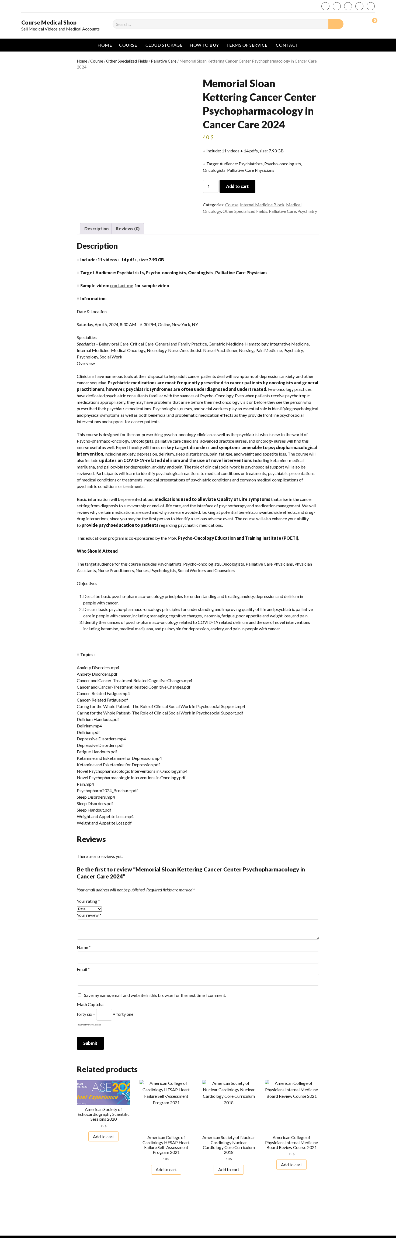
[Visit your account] (359, 23)
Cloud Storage (163, 44)
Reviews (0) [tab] (128, 228)
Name (84, 947)
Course (128, 44)
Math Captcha (90, 1004)
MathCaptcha (94, 1024)
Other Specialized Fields (127, 61)
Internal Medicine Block (262, 204)
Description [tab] (96, 228)
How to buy (204, 44)
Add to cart (237, 186)
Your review (89, 915)
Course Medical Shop (49, 22)
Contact (287, 44)
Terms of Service (247, 44)
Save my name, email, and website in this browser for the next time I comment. (155, 995)
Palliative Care (163, 61)
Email (83, 969)
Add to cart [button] (103, 1136)
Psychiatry (307, 211)
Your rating (88, 901)
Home (105, 44)
